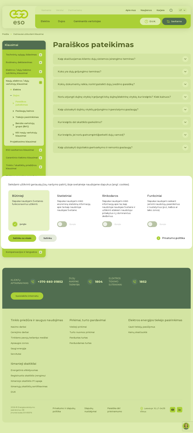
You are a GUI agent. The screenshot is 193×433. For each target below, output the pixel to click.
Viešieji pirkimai (78, 327)
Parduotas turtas (79, 337)
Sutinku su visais (22, 238)
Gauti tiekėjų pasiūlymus (141, 327)
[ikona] (158, 238)
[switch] (62, 224)
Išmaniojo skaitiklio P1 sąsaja (26, 381)
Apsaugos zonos (20, 343)
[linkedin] (179, 409)
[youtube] (172, 409)
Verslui (59, 10)
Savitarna (176, 21)
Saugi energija (18, 348)
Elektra (45, 21)
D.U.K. (153, 21)
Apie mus (131, 10)
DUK (13, 392)
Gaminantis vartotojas (87, 21)
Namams (46, 10)
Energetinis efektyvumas (24, 370)
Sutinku (47, 238)
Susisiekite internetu (27, 296)
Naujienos (146, 10)
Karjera (161, 10)
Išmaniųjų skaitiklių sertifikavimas (29, 386)
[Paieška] (171, 10)
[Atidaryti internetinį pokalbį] (186, 426)
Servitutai (16, 354)
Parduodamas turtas (81, 343)
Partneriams (75, 10)
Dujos (61, 21)
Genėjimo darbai (20, 332)
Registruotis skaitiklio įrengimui (28, 375)
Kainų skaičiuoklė (137, 332)
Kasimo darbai (18, 327)
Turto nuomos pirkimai (82, 332)
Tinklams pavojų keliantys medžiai (29, 337)
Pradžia (5, 34)
